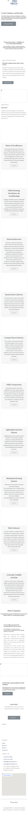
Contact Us (14, 165)
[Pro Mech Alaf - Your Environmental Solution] (14, 2)
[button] (8, 24)
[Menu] (2, 2)
